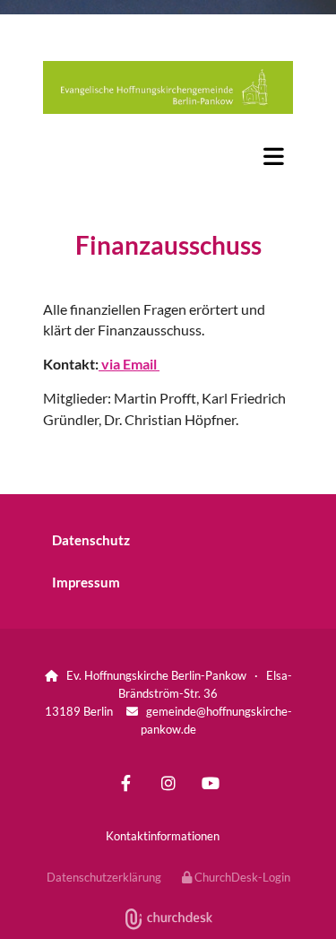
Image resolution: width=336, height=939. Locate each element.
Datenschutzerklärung (104, 877)
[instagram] (168, 782)
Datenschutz (91, 540)
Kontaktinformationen (163, 836)
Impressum (86, 582)
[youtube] (210, 782)
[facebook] (126, 782)
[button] (168, 156)
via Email (129, 363)
